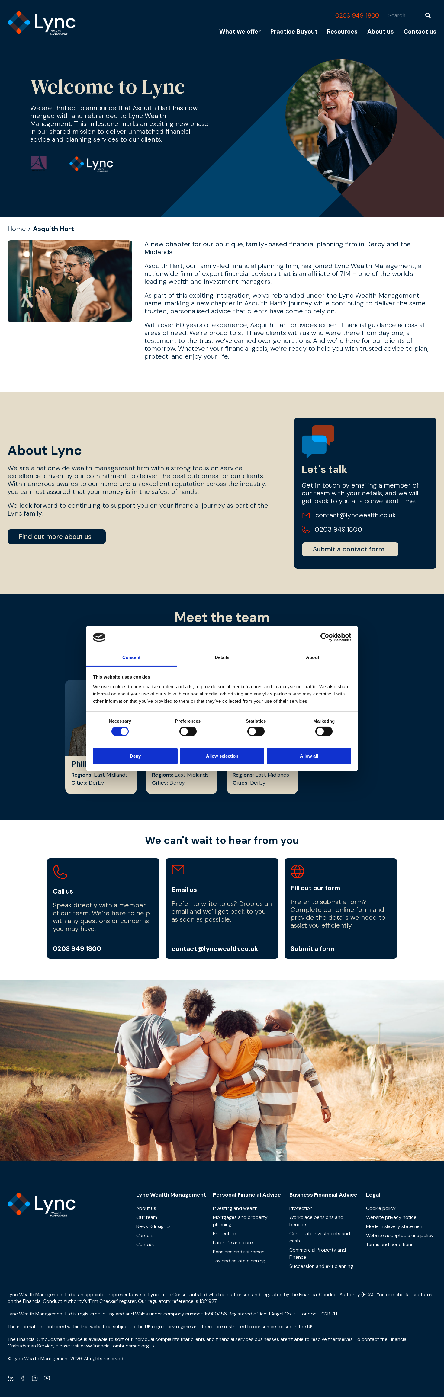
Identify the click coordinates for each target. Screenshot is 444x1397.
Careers (145, 1235)
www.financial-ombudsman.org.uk (118, 1346)
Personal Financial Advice (247, 1194)
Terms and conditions (389, 1244)
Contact (145, 1244)
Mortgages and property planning (240, 1221)
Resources (342, 31)
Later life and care (233, 1242)
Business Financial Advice (323, 1194)
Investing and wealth (235, 1208)
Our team (146, 1217)
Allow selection (222, 756)
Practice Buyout (293, 31)
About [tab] (312, 657)
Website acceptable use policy (400, 1235)
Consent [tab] (131, 657)
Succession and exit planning (321, 1266)
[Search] (430, 15)
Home (17, 228)
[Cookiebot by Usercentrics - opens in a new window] (324, 637)
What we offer (240, 31)
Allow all (309, 756)
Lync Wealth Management (171, 1194)
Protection (224, 1233)
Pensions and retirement (239, 1251)
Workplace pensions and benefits (316, 1221)
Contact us (420, 31)
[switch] (188, 731)
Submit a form (313, 948)
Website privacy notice (391, 1217)
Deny (135, 756)
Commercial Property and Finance (317, 1253)
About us (380, 31)
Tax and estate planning (239, 1261)
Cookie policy (381, 1208)
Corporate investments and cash (319, 1237)
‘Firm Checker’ (103, 1301)
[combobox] (405, 15)
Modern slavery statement (395, 1226)
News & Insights (153, 1226)
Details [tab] (222, 657)
